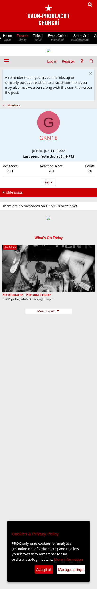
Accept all (43, 570)
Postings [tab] (61, 192)
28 (90, 171)
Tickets (38, 38)
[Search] (91, 61)
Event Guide (57, 38)
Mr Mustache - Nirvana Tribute (26, 295)
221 (10, 171)
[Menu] (6, 61)
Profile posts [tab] (12, 192)
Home (7, 38)
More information (68, 559)
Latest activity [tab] (38, 192)
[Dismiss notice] (90, 74)
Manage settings (71, 570)
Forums (22, 38)
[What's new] (82, 61)
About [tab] (78, 192)
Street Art (80, 38)
